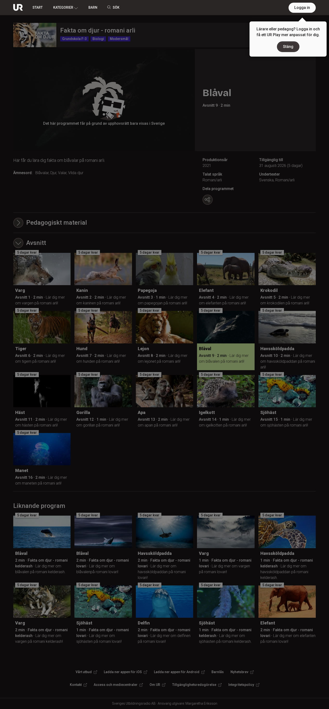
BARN (92, 7)
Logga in (302, 7)
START (38, 7)
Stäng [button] (288, 46)
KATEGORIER (63, 7)
